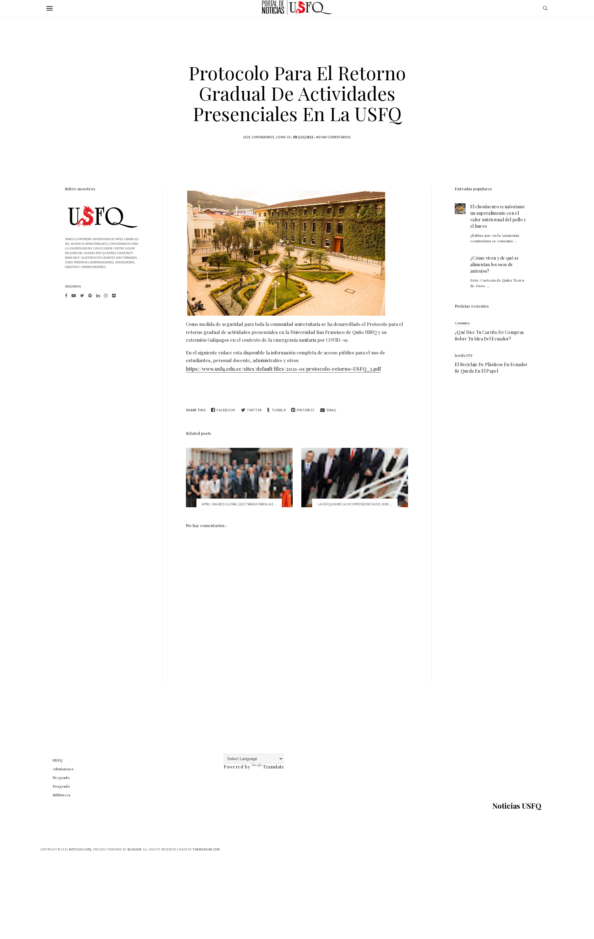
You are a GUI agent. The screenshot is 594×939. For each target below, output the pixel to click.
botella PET (464, 355)
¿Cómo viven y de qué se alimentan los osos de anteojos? (494, 264)
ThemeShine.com (206, 849)
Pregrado (61, 777)
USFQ (58, 760)
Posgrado (61, 786)
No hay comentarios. (333, 137)
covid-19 (283, 137)
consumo (462, 323)
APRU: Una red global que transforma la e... (239, 504)
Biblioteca (62, 794)
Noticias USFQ (516, 806)
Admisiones (63, 768)
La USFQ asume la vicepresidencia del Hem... (355, 504)
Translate (273, 767)
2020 (246, 137)
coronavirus (263, 137)
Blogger (134, 849)
